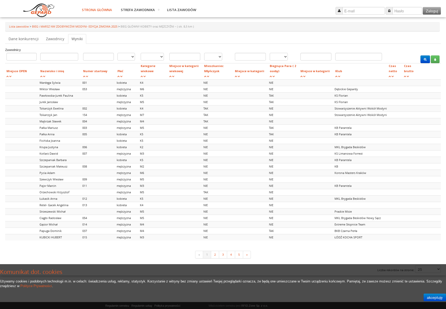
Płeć (120, 71)
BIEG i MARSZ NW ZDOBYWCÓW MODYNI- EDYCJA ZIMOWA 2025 (75, 26)
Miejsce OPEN (16, 71)
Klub (338, 71)
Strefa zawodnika (138, 9)
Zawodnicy (55, 38)
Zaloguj (432, 10)
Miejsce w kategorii (249, 71)
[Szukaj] (425, 59)
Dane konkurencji (24, 38)
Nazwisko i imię (52, 71)
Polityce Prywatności (36, 286)
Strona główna (97, 9)
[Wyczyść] (435, 59)
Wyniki (77, 38)
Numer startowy (95, 71)
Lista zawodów (181, 9)
